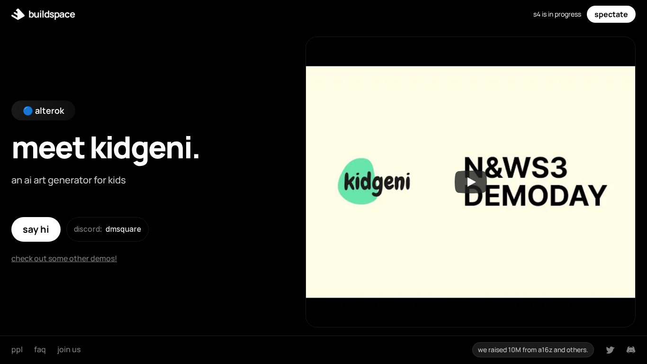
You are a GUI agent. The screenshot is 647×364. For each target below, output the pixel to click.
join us (69, 349)
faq (40, 349)
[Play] (471, 182)
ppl (17, 349)
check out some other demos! (64, 258)
